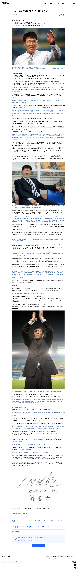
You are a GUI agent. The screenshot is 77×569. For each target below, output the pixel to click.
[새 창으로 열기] (73, 562)
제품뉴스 (50, 3)
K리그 (14, 526)
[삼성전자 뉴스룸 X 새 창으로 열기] (11, 562)
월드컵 (39, 526)
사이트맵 (47, 556)
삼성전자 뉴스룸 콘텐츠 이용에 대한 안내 (69, 556)
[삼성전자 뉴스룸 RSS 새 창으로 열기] (19, 562)
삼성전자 (31, 526)
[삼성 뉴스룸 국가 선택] (74, 3)
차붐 (45, 526)
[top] (75, 567)
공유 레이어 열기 (61, 15)
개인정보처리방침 (60, 556)
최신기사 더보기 (37, 545)
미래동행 (57, 3)
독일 (19, 526)
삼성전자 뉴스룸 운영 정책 (53, 556)
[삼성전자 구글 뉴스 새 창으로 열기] (22, 562)
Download (59, 15)
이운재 (42, 526)
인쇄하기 (64, 15)
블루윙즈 (27, 526)
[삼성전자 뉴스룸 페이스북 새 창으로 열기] (9, 562)
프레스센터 (64, 3)
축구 (48, 526)
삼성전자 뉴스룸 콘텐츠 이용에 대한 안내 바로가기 (26, 540)
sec (16, 526)
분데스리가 (23, 526)
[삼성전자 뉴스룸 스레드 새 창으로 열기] (14, 562)
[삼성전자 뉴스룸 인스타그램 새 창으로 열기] (6, 562)
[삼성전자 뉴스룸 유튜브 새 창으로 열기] (3, 562)
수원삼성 (35, 526)
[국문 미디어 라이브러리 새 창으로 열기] (17, 562)
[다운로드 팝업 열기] (75, 562)
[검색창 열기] (72, 3)
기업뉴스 (44, 3)
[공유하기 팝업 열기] (75, 565)
